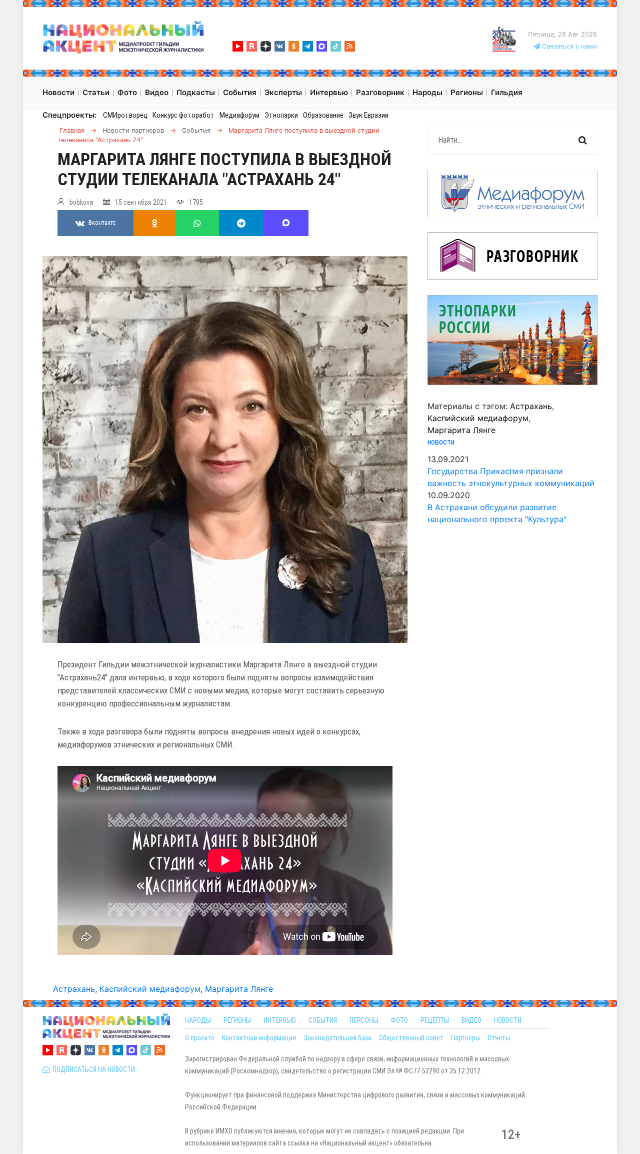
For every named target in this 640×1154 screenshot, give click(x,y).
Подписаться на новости (92, 1069)
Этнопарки (281, 115)
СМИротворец (125, 115)
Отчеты (499, 1038)
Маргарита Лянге (239, 989)
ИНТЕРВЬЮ (280, 1020)
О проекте (199, 1038)
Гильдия (506, 92)
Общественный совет (411, 1038)
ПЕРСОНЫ (364, 1020)
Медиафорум (240, 115)
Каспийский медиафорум (150, 989)
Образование (323, 115)
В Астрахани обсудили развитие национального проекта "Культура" (497, 513)
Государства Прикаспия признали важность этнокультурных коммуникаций (511, 477)
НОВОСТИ (508, 1020)
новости (441, 442)
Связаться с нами (568, 46)
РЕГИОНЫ (237, 1020)
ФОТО (399, 1020)
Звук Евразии (368, 115)
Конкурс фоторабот (183, 115)
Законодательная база (338, 1038)
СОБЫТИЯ (322, 1020)
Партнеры (465, 1038)
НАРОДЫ (198, 1020)
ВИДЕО (472, 1020)
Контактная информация (259, 1038)
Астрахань (74, 989)
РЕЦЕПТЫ (434, 1020)
